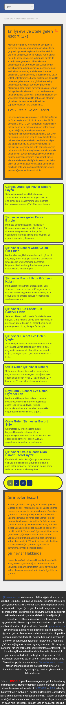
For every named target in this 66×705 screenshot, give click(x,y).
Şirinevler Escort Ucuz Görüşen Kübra (28, 280)
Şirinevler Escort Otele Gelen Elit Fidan (26, 249)
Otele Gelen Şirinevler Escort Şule (26, 423)
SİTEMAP (40, 688)
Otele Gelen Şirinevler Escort (26, 367)
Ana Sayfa (8, 19)
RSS (52, 688)
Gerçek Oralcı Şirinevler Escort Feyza (28, 188)
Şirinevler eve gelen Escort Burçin (25, 219)
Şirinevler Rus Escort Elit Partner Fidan (23, 310)
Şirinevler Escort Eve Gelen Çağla (25, 337)
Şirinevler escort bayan (51, 662)
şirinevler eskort (57, 626)
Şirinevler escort (11, 597)
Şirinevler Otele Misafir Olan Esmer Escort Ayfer (26, 453)
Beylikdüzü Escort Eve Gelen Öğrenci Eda (26, 392)
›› (29, 483)
